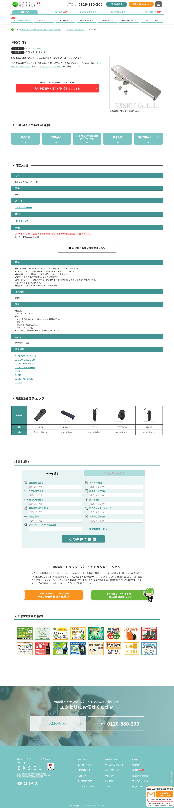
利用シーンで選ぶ (97, 490)
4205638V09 (67, 427)
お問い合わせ (142, 4)
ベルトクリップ (21, 221)
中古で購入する (112, 770)
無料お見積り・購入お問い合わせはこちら (57, 88)
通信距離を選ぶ (36, 499)
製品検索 (118, 4)
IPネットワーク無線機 (22, 20)
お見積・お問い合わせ (88, 247)
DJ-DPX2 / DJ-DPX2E (24, 378)
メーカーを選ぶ (96, 482)
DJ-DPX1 (18, 374)
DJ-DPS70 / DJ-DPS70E (25, 363)
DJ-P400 (18, 382)
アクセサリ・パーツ (150, 20)
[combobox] (55, 487)
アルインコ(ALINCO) (75, 29)
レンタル (99, 507)
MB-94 (40, 427)
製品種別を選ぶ (36, 482)
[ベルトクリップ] (40, 415)
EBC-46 (95, 427)
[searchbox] (55, 486)
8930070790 (122, 427)
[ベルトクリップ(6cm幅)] (67, 415)
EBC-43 (149, 427)
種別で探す (43, 20)
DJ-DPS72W (20, 371)
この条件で (83, 539)
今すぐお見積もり (40, 432)
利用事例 (109, 780)
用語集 (135, 759)
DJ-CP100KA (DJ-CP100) (25, 359)
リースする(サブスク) (114, 764)
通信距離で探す (85, 20)
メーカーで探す (64, 20)
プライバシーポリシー (142, 780)
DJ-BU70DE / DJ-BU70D (25, 356)
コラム (108, 786)
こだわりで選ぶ (36, 490)
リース (108, 507)
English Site (137, 786)
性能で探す (106, 20)
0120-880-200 (90, 4)
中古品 (31, 63)
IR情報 (135, 770)
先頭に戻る (171, 778)
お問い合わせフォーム (50, 66)
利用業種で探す (128, 20)
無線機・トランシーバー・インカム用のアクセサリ (40, 29)
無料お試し (110, 775)
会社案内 (136, 764)
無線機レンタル (112, 759)
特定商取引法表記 (140, 775)
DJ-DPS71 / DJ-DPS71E (25, 367)
